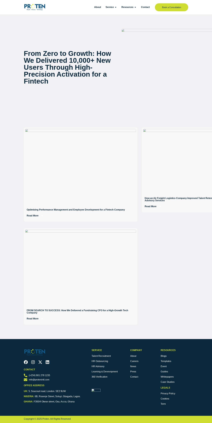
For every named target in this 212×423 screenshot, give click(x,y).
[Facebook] (26, 362)
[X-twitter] (40, 362)
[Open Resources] (135, 7)
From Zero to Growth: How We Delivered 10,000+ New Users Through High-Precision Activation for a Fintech (67, 67)
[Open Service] (116, 7)
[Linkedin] (47, 362)
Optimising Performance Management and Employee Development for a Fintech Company (76, 209)
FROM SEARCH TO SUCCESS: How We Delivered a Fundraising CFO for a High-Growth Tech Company (77, 311)
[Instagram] (33, 362)
